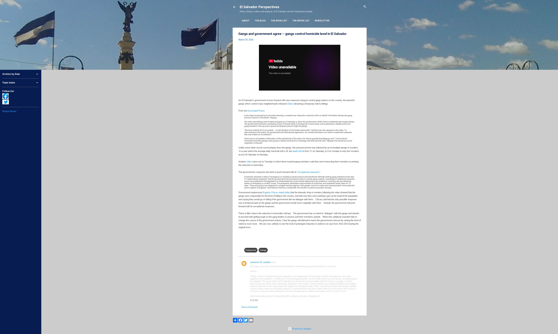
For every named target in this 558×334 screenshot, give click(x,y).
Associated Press (255, 110)
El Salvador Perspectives (259, 7)
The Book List (279, 20)
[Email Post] (246, 244)
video (249, 161)
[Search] (365, 6)
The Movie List (301, 20)
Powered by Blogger (301, 328)
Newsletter (322, 20)
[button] (359, 34)
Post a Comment (249, 307)
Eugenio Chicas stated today (276, 192)
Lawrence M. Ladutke (260, 262)
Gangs (263, 250)
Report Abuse (9, 111)
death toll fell (298, 151)
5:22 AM (254, 300)
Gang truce (251, 250)
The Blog (260, 20)
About (246, 20)
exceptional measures (308, 172)
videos (290, 103)
